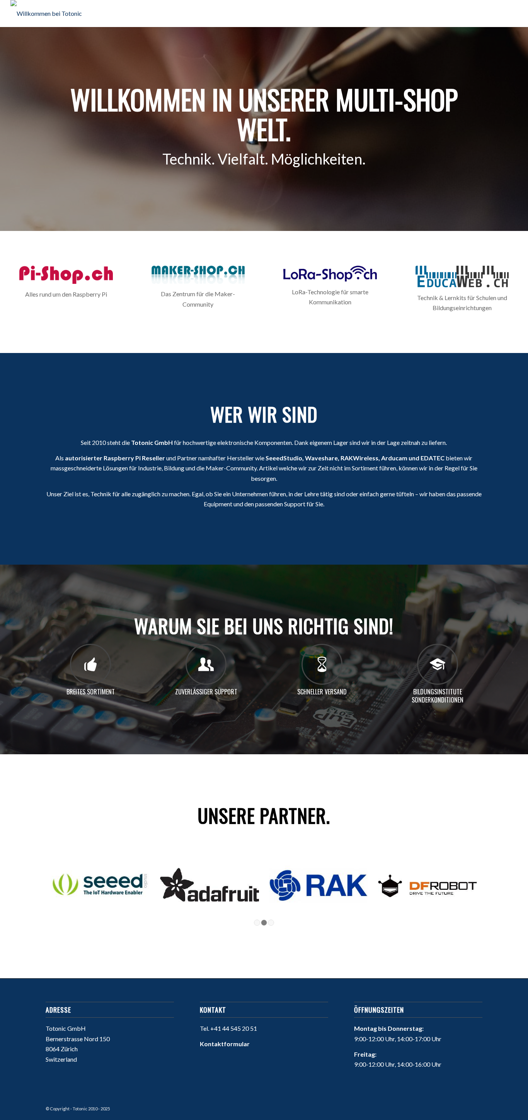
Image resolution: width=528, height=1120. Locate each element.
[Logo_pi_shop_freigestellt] (66, 275)
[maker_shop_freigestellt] (198, 275)
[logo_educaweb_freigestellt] (462, 276)
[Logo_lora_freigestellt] (330, 274)
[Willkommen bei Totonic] (46, 13)
